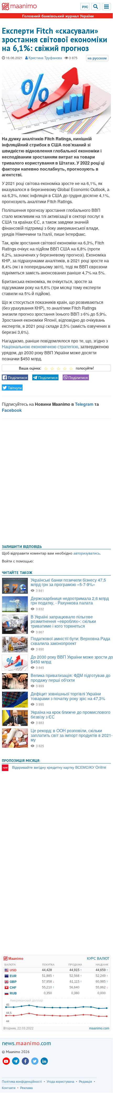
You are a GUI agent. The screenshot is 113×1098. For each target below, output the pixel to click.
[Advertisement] (56, 480)
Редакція (85, 1081)
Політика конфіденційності (22, 1081)
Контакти (8, 1088)
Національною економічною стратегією (40, 346)
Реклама (26, 1088)
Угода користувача (60, 1081)
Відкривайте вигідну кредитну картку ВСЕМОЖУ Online (59, 767)
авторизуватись (86, 553)
